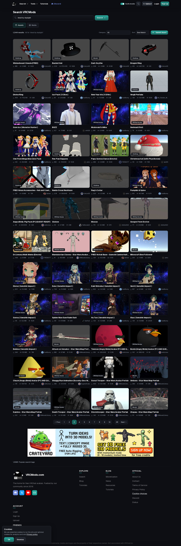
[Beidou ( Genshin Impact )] (32, 339)
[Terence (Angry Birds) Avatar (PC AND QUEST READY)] (110, 339)
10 (110, 422)
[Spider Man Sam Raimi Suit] (71, 308)
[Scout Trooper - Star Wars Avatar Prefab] (110, 371)
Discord (57, 4)
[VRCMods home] (14, 4)
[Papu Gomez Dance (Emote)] (110, 149)
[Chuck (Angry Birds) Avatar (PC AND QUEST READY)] (32, 371)
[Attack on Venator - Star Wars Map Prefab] (71, 339)
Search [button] (22, 4)
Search (82, 477)
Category (102, 32)
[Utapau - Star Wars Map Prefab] (149, 402)
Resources (110, 485)
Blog (81, 481)
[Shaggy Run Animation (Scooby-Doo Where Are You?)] (71, 371)
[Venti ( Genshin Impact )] (149, 276)
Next (123, 422)
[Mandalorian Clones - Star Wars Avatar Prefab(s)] (71, 245)
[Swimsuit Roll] (149, 117)
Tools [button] (33, 4)
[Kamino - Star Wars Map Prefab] (32, 402)
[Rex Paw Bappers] (71, 149)
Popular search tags (27, 462)
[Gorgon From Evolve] (149, 212)
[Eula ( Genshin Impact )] (71, 276)
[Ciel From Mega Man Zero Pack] (32, 149)
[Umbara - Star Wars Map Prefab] (149, 371)
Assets (20, 25)
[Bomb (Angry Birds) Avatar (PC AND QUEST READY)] (149, 339)
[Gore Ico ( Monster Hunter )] (32, 117)
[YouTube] (28, 492)
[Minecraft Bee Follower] (149, 245)
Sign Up (16, 516)
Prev (58, 422)
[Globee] (71, 212)
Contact (135, 481)
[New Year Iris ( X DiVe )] (110, 84)
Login (156, 4)
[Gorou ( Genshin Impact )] (32, 308)
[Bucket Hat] (71, 53)
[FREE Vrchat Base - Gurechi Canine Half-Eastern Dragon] (110, 245)
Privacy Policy (138, 489)
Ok (9, 539)
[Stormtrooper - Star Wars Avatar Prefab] (110, 402)
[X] (21, 492)
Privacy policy (32, 534)
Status (135, 502)
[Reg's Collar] (110, 180)
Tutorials (44, 4)
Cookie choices (139, 493)
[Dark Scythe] (110, 53)
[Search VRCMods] (138, 4)
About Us (136, 477)
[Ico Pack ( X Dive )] (71, 84)
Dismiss (20, 539)
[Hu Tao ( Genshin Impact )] (110, 308)
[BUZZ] (71, 117)
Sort (133, 32)
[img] (90, 442)
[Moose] (110, 212)
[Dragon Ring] (149, 53)
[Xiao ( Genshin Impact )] (149, 308)
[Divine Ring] (32, 84)
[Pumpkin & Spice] (149, 180)
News (108, 481)
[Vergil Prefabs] (149, 84)
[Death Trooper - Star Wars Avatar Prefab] (71, 402)
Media (34, 25)
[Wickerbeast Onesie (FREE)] (32, 53)
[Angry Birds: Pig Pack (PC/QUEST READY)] (32, 212)
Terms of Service (139, 485)
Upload (148, 4)
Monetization (111, 477)
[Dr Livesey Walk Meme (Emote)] (32, 245)
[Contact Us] (34, 492)
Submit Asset (161, 32)
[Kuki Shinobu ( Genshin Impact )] (110, 276)
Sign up (165, 4)
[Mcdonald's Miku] (110, 117)
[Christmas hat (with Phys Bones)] (149, 149)
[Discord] (15, 492)
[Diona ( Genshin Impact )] (32, 276)
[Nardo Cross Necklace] (71, 180)
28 (117, 422)
